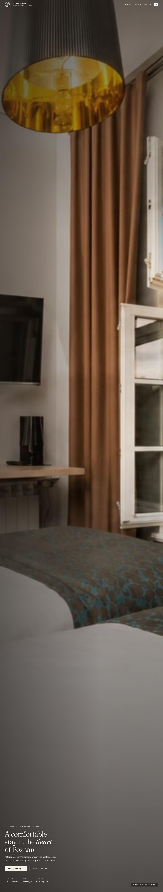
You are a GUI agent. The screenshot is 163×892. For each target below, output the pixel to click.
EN (156, 4)
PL (151, 4)
